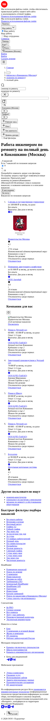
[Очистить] (5, 94)
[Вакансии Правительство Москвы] (27, 226)
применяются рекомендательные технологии (23, 690)
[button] (4, 54)
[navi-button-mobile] (3, 62)
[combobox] (13, 88)
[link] (5, 47)
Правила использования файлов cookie (18, 21)
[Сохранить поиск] (3, 102)
